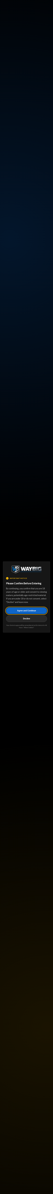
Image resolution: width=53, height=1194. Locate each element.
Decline (26, 619)
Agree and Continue (26, 611)
